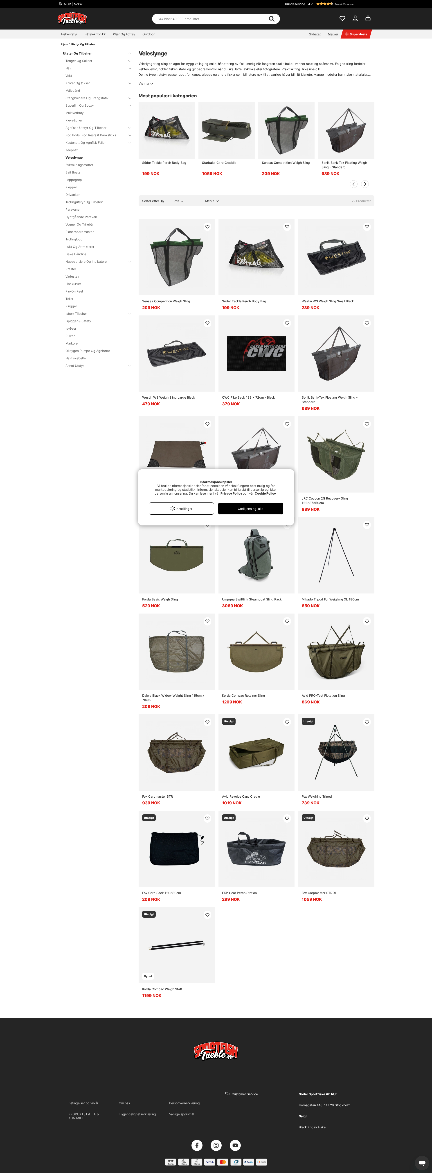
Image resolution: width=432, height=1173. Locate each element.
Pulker (70, 336)
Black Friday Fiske (312, 1127)
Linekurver (73, 284)
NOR (73, 4)
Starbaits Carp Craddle (219, 162)
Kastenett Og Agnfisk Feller (85, 142)
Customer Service (245, 1094)
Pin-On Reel (74, 291)
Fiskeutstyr (69, 34)
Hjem (64, 44)
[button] (340, 4)
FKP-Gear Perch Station (239, 893)
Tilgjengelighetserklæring (137, 1114)
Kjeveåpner (73, 120)
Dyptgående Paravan (81, 217)
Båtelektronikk (95, 34)
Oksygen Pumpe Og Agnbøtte (87, 351)
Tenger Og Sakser (78, 61)
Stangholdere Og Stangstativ (86, 98)
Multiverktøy (74, 113)
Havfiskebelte (75, 358)
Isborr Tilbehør (76, 313)
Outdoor (148, 34)
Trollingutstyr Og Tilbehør (84, 202)
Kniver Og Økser (77, 83)
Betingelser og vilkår (83, 1103)
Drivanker (72, 194)
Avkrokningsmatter (79, 165)
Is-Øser (70, 328)
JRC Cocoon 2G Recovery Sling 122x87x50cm (325, 500)
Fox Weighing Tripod (317, 796)
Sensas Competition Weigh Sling (286, 162)
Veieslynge (74, 157)
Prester (70, 269)
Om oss (124, 1103)
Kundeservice (295, 4)
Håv (68, 68)
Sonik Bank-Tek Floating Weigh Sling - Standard (344, 165)
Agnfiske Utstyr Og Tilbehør (85, 128)
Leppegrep (73, 180)
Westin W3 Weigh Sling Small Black (328, 301)
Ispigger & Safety (78, 321)
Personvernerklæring (184, 1103)
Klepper (71, 187)
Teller (69, 299)
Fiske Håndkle (75, 254)
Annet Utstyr (74, 365)
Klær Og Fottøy (124, 34)
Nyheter (315, 34)
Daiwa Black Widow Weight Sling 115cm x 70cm (173, 698)
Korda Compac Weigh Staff (162, 989)
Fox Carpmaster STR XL (319, 893)
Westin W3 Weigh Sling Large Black (168, 397)
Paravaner (73, 209)
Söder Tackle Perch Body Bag (164, 162)
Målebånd (72, 90)
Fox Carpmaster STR (157, 796)
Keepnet (71, 150)
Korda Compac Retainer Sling (243, 695)
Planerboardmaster (79, 232)
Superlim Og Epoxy (79, 105)
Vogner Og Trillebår (79, 224)
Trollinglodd (74, 239)
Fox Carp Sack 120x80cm (161, 893)
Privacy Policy (231, 493)
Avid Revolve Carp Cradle (241, 796)
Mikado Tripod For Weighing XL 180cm (330, 599)
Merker (333, 34)
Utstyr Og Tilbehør (83, 44)
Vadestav (72, 276)
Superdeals (358, 34)
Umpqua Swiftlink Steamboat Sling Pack (252, 599)
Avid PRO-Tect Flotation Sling (323, 695)
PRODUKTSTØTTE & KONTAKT (83, 1116)
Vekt (68, 76)
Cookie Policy (265, 493)
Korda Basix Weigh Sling (160, 599)
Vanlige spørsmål (181, 1114)
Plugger (71, 306)
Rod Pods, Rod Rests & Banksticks (90, 135)
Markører (72, 343)
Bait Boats (72, 172)
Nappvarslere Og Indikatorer (86, 261)
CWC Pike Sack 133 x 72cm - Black (248, 397)
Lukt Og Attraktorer (79, 247)
